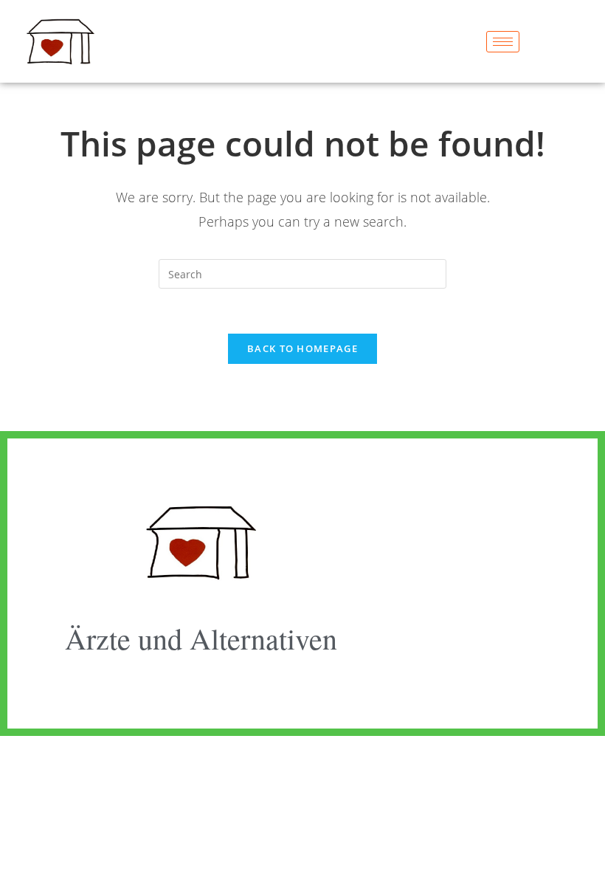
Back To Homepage (302, 348)
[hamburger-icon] (502, 41)
